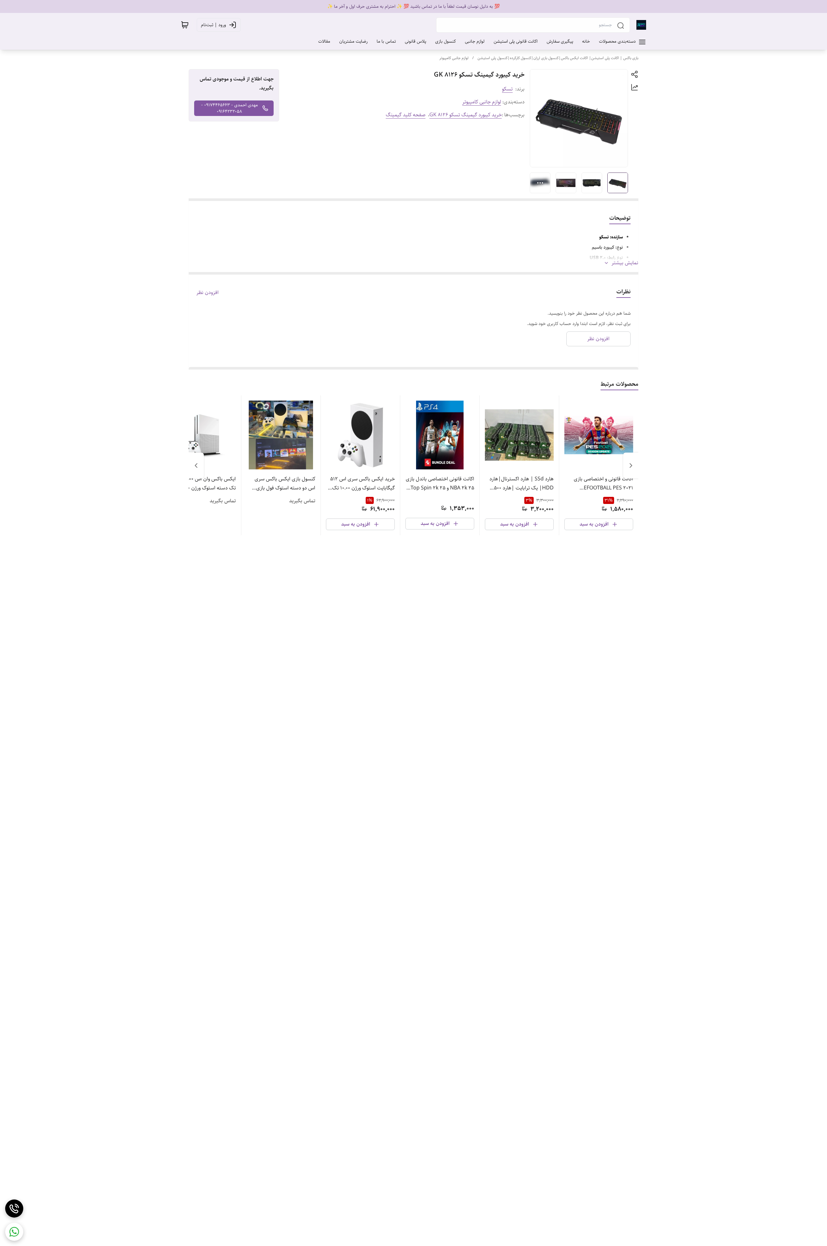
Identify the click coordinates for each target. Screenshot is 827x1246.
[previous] (631, 465)
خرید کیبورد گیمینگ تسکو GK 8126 (465, 115)
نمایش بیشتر (625, 263)
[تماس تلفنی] (14, 1208)
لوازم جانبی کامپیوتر (453, 58)
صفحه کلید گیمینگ (405, 115)
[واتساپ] (14, 1232)
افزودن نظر (207, 293)
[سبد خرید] (185, 25)
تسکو (507, 89)
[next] (196, 465)
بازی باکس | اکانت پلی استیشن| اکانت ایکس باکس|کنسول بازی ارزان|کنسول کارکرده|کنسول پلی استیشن (557, 58)
